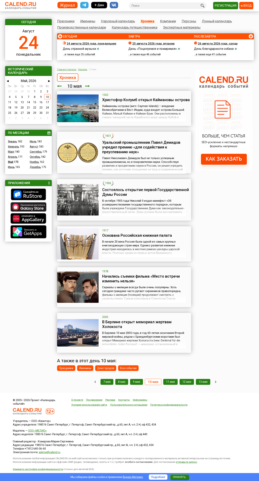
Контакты (124, 399)
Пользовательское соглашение (128, 404)
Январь (12, 141)
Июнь (11, 167)
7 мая (107, 381)
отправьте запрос (186, 462)
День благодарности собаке (214, 49)
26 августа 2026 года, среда (218, 43)
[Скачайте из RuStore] (28, 195)
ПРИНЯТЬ (179, 477)
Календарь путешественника (134, 27)
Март (11, 151)
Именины (87, 21)
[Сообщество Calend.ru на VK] (114, 5)
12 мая (186, 381)
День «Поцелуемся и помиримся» (152, 49)
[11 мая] (87, 86)
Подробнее (158, 477)
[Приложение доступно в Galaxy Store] (28, 207)
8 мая (121, 381)
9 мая (136, 381)
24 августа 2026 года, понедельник (91, 43)
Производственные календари (81, 27)
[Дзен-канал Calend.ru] (99, 5)
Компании (168, 21)
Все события (128, 368)
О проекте (77, 399)
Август (34, 146)
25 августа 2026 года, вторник (153, 43)
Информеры (140, 399)
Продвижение (94, 399)
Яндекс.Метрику (133, 477)
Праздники (66, 21)
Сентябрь (36, 151)
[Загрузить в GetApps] (28, 232)
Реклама (110, 399)
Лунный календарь (217, 21)
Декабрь (35, 167)
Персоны (189, 21)
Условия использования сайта (89, 404)
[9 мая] (59, 86)
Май (10, 161)
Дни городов (105, 368)
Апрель (12, 156)
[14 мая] (215, 382)
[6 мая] (95, 382)
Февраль (13, 146)
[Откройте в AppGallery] (28, 219)
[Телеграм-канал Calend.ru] (84, 5)
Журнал (67, 5)
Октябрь (35, 156)
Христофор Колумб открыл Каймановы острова (146, 100)
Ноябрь (34, 161)
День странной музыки (79, 49)
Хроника (147, 21)
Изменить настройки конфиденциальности (38, 469)
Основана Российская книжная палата (137, 235)
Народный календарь (118, 21)
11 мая (170, 381)
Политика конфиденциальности (169, 404)
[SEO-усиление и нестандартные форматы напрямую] (223, 169)
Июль (33, 141)
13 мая (203, 381)
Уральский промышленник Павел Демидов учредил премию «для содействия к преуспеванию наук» (141, 147)
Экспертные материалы (182, 27)
